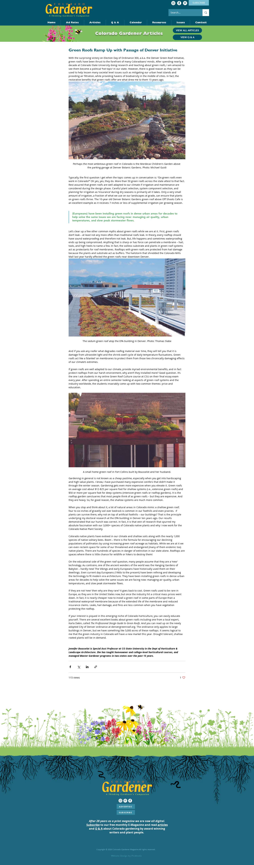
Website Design (119, 855)
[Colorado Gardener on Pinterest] (185, 3)
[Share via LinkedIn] (87, 666)
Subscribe (93, 825)
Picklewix (136, 855)
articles (163, 825)
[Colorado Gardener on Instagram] (173, 3)
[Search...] (206, 12)
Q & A (99, 828)
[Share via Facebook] (70, 666)
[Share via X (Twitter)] (78, 666)
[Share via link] (95, 666)
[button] (201, 23)
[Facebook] (179, 3)
